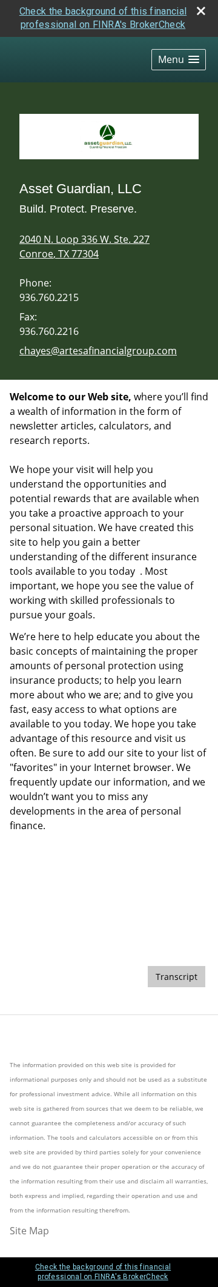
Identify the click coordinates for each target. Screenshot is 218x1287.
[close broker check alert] (201, 11)
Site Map (29, 1230)
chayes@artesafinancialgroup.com (98, 350)
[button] (178, 59)
